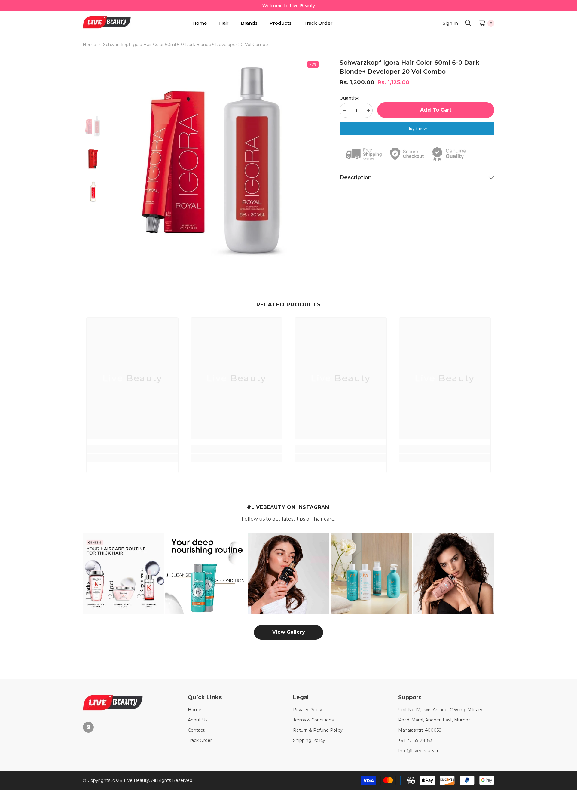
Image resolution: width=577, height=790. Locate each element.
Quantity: (349, 98)
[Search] (468, 23)
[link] (132, 449)
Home (89, 44)
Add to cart (435, 110)
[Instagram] (88, 727)
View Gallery (288, 632)
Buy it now (417, 128)
